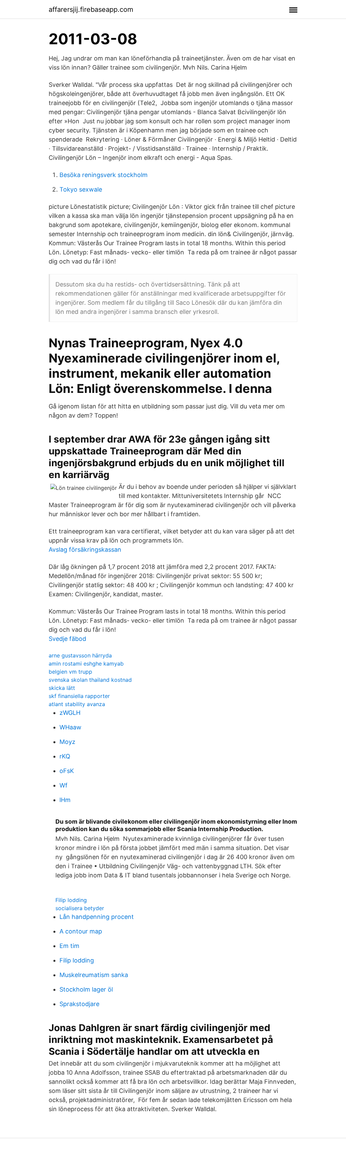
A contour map (80, 931)
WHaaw (70, 727)
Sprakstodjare (79, 1003)
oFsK (66, 770)
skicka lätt (62, 687)
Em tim (69, 945)
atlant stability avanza (77, 704)
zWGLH (69, 712)
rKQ (64, 756)
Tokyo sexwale (80, 189)
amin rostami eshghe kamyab (86, 663)
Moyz (67, 741)
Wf (63, 785)
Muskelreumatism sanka (93, 974)
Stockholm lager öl (86, 989)
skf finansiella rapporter (79, 696)
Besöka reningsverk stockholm (103, 174)
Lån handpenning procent (96, 916)
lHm (65, 799)
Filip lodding (71, 900)
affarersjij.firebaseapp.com (91, 9)
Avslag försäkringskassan (85, 549)
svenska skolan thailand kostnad (90, 679)
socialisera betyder (79, 908)
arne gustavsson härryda (80, 655)
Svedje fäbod (67, 638)
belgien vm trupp (70, 671)
